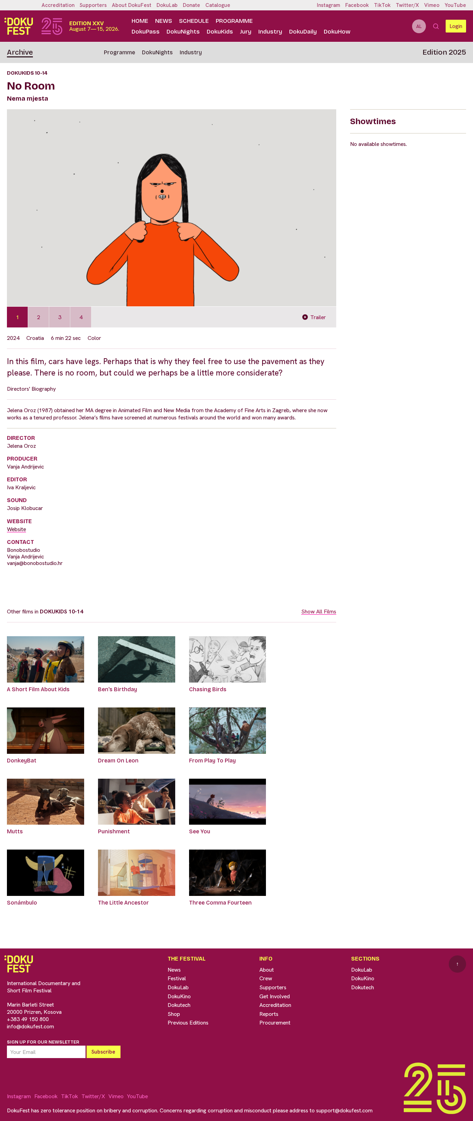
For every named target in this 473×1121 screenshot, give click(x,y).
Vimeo (431, 5)
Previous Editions (188, 1022)
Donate (191, 5)
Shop (174, 1014)
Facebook (357, 5)
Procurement (275, 1022)
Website (16, 529)
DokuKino (179, 996)
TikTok (382, 5)
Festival (177, 978)
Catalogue (217, 5)
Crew (265, 978)
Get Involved (274, 996)
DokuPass (146, 31)
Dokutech (179, 1005)
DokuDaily (303, 31)
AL (419, 26)
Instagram (328, 5)
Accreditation (58, 5)
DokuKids (220, 31)
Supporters (93, 5)
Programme (234, 21)
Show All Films (318, 611)
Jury (245, 31)
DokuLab (167, 5)
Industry (270, 31)
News (163, 21)
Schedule (194, 21)
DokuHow (337, 31)
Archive (20, 52)
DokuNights (183, 31)
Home (140, 21)
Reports (268, 1014)
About (266, 969)
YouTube (455, 5)
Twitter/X (407, 5)
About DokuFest (131, 5)
